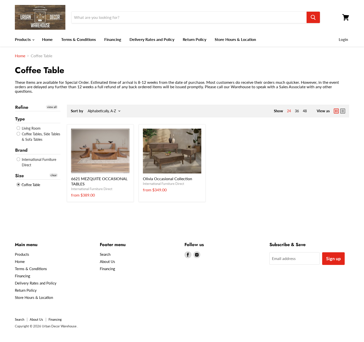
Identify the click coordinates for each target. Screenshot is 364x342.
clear (54, 175)
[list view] (342, 111)
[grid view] (336, 111)
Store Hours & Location (235, 39)
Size (19, 175)
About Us (107, 261)
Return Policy (194, 39)
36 (297, 111)
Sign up (333, 258)
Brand (21, 150)
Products (23, 39)
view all (52, 107)
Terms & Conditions (78, 39)
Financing (112, 39)
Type (20, 119)
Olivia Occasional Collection (167, 178)
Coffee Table (30, 185)
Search (105, 254)
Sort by (77, 111)
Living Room (31, 128)
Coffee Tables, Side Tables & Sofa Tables (40, 137)
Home (47, 39)
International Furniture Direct (38, 162)
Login (343, 39)
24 (289, 111)
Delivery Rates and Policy (152, 39)
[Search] (313, 17)
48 (305, 111)
